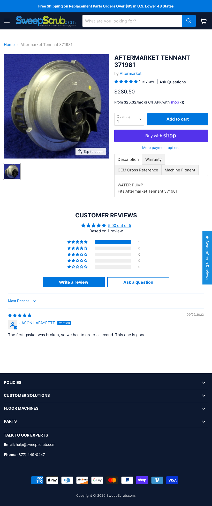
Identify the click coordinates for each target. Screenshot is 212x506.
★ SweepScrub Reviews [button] (207, 257)
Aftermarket (130, 73)
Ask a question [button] (138, 282)
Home (9, 44)
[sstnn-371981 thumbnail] (11, 171)
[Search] (189, 21)
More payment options (161, 148)
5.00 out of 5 (119, 225)
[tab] (128, 159)
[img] (20, 315)
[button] (126, 81)
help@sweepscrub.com (35, 444)
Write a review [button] (73, 282)
